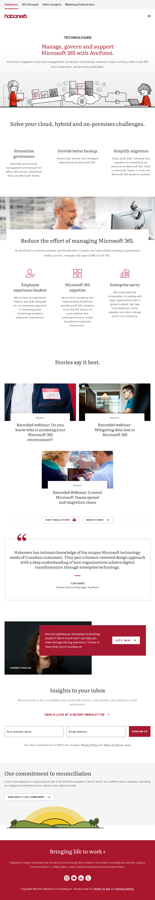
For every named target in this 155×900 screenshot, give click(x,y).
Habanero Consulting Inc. (16, 16)
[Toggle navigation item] (149, 16)
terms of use (102, 889)
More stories (94, 520)
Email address (78, 732)
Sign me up (139, 731)
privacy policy (125, 889)
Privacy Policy (89, 745)
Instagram (67, 878)
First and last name (19, 732)
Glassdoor (88, 878)
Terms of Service (113, 745)
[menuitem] (11, 4)
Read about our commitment (26, 797)
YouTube (74, 878)
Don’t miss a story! (58, 520)
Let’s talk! (123, 640)
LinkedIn (81, 878)
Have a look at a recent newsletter (74, 715)
